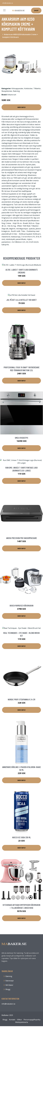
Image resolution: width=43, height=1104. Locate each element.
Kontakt (12, 1019)
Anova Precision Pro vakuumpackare (21, 538)
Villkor (19, 1019)
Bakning (16, 91)
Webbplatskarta (21, 1022)
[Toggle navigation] (4, 10)
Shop (36, 10)
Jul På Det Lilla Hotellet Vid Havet (21, 300)
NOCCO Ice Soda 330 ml (21, 837)
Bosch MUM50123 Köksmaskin (21, 605)
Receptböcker (7, 91)
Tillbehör (37, 88)
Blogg (8, 989)
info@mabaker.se (7, 3)
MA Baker (9, 985)
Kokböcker (28, 88)
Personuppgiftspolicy (32, 1019)
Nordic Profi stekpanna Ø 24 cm (21, 699)
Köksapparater (17, 88)
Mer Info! (21, 107)
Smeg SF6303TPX (21, 437)
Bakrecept (10, 981)
